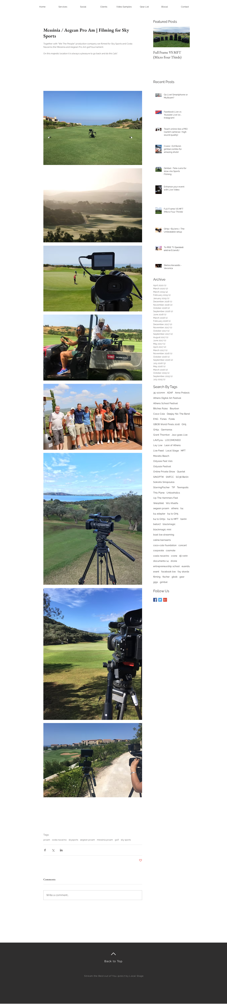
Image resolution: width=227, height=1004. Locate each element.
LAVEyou (158, 440)
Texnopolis (182, 487)
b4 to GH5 (172, 513)
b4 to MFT (172, 519)
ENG (155, 419)
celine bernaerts (162, 540)
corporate (158, 550)
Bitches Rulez (160, 408)
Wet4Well (158, 503)
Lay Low (157, 445)
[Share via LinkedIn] (61, 850)
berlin (183, 519)
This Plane (159, 492)
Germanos (166, 429)
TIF (173, 487)
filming (157, 576)
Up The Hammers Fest (165, 498)
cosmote (170, 550)
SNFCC (170, 477)
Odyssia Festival (162, 466)
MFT (183, 450)
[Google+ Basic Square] (165, 600)
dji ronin (183, 555)
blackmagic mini (162, 529)
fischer (166, 576)
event (156, 571)
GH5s (156, 429)
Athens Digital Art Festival (167, 398)
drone (174, 561)
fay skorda (183, 571)
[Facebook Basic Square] (155, 600)
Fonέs (172, 419)
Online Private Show (164, 471)
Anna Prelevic (182, 392)
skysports (73, 840)
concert (182, 545)
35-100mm (159, 392)
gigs (155, 582)
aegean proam (87, 840)
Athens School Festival (165, 403)
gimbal (164, 582)
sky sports (126, 840)
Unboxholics (173, 492)
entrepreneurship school (166, 566)
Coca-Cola (159, 413)
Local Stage (172, 450)
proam (46, 840)
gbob (174, 576)
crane (174, 555)
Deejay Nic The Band (178, 413)
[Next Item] (184, 37)
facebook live (168, 571)
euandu (186, 566)
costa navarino (59, 840)
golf (117, 840)
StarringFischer (161, 487)
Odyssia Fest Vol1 (162, 461)
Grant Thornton (161, 434)
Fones (163, 419)
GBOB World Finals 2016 (166, 424)
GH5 (184, 424)
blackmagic (169, 524)
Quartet (181, 471)
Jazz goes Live (179, 434)
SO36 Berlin (182, 477)
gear (181, 576)
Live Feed (158, 450)
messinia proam (105, 840)
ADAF (170, 392)
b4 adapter (159, 513)
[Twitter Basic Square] (160, 600)
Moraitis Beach (161, 456)
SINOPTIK (158, 477)
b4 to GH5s (159, 519)
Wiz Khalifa (172, 503)
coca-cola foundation (164, 545)
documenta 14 (161, 561)
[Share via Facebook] (45, 850)
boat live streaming (163, 534)
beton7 (157, 524)
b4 (181, 508)
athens (174, 508)
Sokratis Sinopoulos (163, 482)
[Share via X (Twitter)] (53, 850)
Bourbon (174, 408)
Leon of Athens (172, 445)
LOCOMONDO (173, 440)
